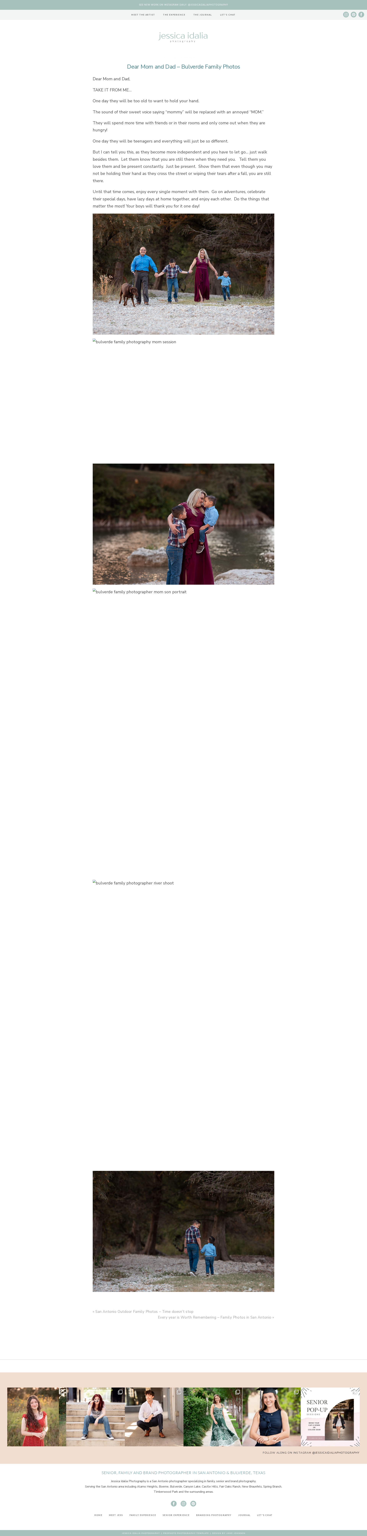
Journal (244, 1515)
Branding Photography (214, 1515)
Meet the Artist (143, 14)
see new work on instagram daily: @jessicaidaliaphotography (183, 4)
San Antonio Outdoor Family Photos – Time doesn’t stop (144, 1311)
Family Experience (143, 1515)
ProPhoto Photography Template (186, 1533)
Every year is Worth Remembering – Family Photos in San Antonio (214, 1317)
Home (98, 1515)
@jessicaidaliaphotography (336, 1453)
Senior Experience (176, 1515)
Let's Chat (228, 14)
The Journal (202, 14)
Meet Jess (116, 1515)
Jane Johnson (235, 1533)
